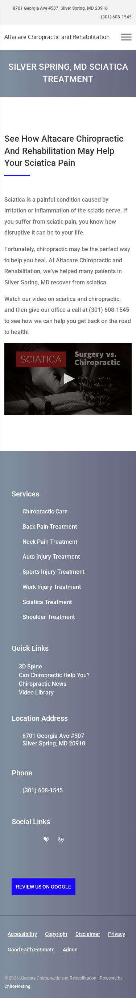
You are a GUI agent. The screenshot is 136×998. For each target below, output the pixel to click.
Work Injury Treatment (51, 587)
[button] (68, 379)
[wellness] (61, 840)
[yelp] (31, 840)
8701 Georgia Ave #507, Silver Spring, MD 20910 (60, 8)
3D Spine (30, 666)
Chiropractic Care (45, 511)
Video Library (36, 692)
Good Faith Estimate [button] (31, 949)
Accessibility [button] (22, 934)
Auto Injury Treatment (51, 556)
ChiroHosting (17, 986)
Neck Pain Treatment (49, 541)
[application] (68, 378)
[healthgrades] (46, 840)
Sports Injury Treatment (53, 571)
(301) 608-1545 (116, 17)
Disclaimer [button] (87, 934)
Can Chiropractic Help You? (54, 675)
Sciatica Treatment (47, 602)
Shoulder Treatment (48, 617)
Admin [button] (70, 949)
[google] (15, 840)
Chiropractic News (42, 683)
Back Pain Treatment (49, 526)
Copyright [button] (56, 934)
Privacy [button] (116, 934)
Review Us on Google (43, 887)
